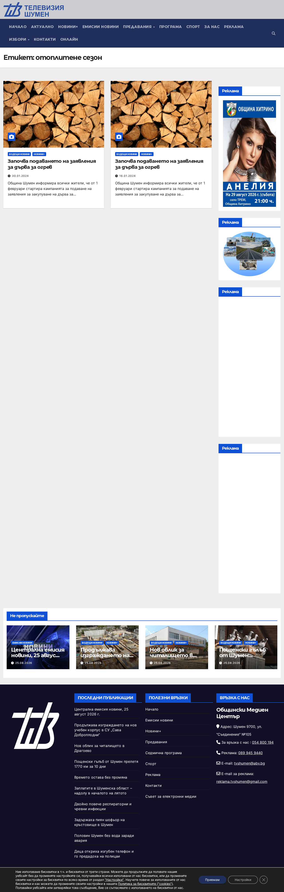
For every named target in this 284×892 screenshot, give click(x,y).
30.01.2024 (20, 175)
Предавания (138, 27)
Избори (18, 39)
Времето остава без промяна (100, 777)
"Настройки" (114, 880)
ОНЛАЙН (69, 39)
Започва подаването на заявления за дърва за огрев (52, 164)
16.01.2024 (127, 175)
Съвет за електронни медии (170, 796)
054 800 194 (263, 742)
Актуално (42, 27)
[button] (273, 33)
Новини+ (68, 27)
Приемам (212, 880)
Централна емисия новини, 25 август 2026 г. (38, 655)
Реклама (234, 27)
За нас (212, 27)
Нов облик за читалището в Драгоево (171, 655)
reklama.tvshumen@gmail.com (241, 781)
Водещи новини (19, 154)
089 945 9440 (250, 753)
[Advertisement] (249, 368)
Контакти (45, 39)
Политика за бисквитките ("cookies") (145, 884)
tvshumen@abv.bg (249, 763)
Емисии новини (101, 27)
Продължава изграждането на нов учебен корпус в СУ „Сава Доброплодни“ (105, 730)
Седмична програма (163, 753)
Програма (170, 27)
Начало (18, 27)
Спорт (193, 27)
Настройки (243, 880)
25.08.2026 (23, 662)
